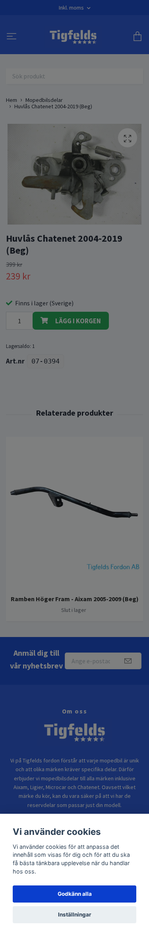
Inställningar (74, 914)
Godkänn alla (75, 894)
